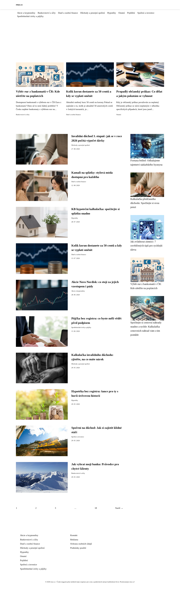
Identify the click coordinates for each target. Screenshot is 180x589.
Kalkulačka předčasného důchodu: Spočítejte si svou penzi (144, 203)
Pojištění (131, 13)
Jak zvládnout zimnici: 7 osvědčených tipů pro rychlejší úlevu (146, 245)
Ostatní (121, 13)
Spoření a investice (145, 13)
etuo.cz (19, 4)
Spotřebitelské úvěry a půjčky (30, 16)
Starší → (119, 508)
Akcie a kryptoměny (26, 13)
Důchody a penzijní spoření (92, 13)
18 (96, 508)
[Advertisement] (90, 36)
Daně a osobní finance (68, 13)
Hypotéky (111, 13)
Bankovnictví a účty (47, 13)
